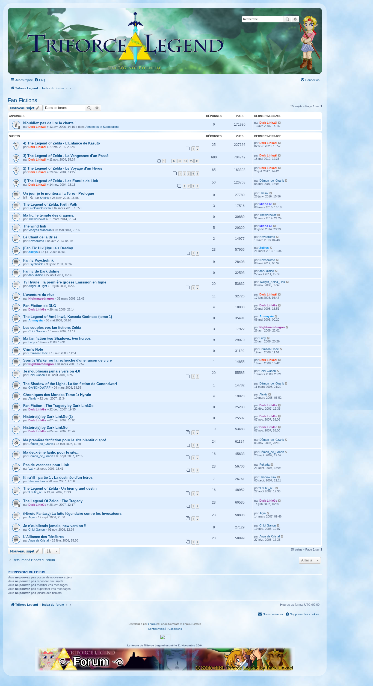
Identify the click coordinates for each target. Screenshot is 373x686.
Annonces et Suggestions (102, 126)
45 (191, 161)
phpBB (152, 623)
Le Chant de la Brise (40, 237)
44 (185, 161)
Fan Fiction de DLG (39, 306)
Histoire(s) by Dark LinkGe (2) (48, 417)
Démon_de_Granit (271, 180)
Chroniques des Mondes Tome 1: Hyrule (57, 395)
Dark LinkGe (37, 309)
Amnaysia (35, 320)
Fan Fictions (22, 100)
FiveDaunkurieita (39, 208)
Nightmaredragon (41, 298)
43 (179, 161)
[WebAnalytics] (165, 637)
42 (174, 161)
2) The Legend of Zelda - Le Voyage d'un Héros (62, 168)
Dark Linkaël (37, 126)
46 (197, 161)
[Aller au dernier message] (280, 122)
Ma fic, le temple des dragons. (48, 215)
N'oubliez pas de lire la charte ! (49, 123)
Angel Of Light (37, 286)
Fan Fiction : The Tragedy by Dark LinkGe (58, 406)
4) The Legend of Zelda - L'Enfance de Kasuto (61, 143)
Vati (30, 468)
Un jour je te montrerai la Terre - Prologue (58, 193)
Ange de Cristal (38, 540)
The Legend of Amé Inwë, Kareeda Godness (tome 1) (67, 317)
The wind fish (34, 226)
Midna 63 (265, 204)
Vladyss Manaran (40, 230)
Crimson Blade (38, 353)
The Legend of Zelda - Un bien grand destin (60, 488)
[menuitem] (39, 80)
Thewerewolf (36, 219)
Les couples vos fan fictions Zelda (52, 328)
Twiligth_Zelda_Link (272, 281)
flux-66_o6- (35, 492)
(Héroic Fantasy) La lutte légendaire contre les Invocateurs (72, 513)
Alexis (32, 398)
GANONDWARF (39, 387)
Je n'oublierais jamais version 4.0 (51, 371)
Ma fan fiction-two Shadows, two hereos (57, 338)
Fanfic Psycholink (38, 260)
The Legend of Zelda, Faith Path (50, 204)
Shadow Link (36, 481)
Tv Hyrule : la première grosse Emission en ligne (64, 282)
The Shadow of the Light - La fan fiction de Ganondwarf (70, 384)
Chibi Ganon (36, 331)
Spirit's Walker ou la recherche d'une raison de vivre (67, 360)
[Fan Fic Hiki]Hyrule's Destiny (48, 248)
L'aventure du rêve (38, 295)
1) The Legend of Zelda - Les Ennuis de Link (60, 181)
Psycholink (35, 264)
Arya (31, 517)
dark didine (35, 275)
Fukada (264, 464)
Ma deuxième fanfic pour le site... (51, 452)
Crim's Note (33, 349)
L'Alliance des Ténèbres (43, 537)
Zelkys (33, 251)
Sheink (44, 197)
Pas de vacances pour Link (46, 465)
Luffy (31, 342)
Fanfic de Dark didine (41, 271)
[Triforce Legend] (125, 41)
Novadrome (36, 241)
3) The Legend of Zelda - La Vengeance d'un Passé (65, 156)
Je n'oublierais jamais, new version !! (54, 526)
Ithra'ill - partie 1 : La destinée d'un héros (58, 477)
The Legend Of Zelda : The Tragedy (52, 501)
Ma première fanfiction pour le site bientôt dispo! (64, 440)
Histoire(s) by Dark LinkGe (45, 427)
